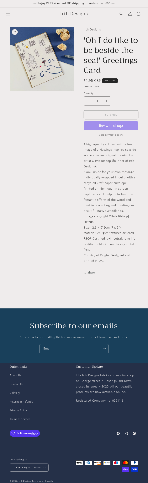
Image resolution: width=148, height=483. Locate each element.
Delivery (15, 392)
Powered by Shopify (42, 481)
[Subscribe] (104, 348)
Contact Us (17, 384)
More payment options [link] (111, 135)
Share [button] (91, 272)
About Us (15, 375)
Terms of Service (20, 419)
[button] (8, 13)
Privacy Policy (18, 410)
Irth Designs (25, 481)
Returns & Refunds (21, 401)
